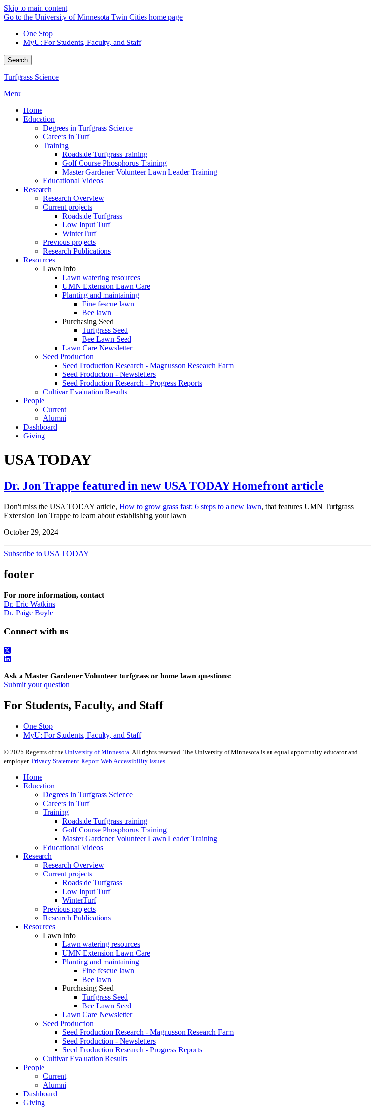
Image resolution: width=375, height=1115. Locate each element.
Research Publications (77, 918)
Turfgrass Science (31, 77)
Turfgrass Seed (105, 997)
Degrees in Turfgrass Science (88, 794)
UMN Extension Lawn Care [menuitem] (106, 286)
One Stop (38, 33)
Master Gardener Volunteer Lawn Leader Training (139, 838)
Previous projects (69, 909)
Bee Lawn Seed (106, 1006)
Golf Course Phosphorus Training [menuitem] (114, 163)
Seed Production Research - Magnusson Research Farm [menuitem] (148, 365)
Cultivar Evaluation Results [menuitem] (85, 392)
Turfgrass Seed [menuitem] (105, 330)
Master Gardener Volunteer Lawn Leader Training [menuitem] (139, 172)
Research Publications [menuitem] (77, 251)
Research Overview (73, 865)
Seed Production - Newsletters (109, 1041)
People (33, 1067)
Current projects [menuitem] (67, 207)
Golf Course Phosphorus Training (114, 830)
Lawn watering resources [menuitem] (101, 277)
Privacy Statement (55, 761)
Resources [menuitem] (39, 260)
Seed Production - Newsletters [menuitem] (109, 374)
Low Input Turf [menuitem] (86, 224)
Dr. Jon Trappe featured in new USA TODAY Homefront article (164, 486)
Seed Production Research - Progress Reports (132, 1050)
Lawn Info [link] (59, 268)
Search (18, 60)
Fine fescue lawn (108, 970)
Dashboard (40, 1094)
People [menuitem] (33, 400)
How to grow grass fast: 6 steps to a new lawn (190, 507)
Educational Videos (73, 847)
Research (37, 856)
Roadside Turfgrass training (104, 821)
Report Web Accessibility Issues (123, 761)
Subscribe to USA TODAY (46, 553)
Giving (34, 1102)
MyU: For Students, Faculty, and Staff (82, 42)
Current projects (67, 874)
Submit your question (37, 684)
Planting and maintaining (100, 962)
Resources (39, 926)
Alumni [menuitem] (54, 418)
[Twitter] (187, 650)
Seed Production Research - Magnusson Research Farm (148, 1032)
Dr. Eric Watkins (29, 604)
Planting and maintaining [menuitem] (100, 295)
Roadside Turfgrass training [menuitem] (104, 154)
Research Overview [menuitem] (73, 198)
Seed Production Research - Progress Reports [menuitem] (132, 383)
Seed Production (68, 1023)
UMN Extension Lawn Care (106, 953)
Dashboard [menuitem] (40, 427)
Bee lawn (96, 979)
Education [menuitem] (39, 119)
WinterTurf (79, 900)
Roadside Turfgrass (92, 882)
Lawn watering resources (101, 944)
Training (56, 812)
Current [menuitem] (54, 409)
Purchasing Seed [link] (88, 321)
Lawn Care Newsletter (97, 1014)
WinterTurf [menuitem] (79, 233)
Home (32, 777)
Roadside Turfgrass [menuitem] (92, 216)
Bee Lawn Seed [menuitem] (106, 339)
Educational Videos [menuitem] (73, 180)
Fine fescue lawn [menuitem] (108, 304)
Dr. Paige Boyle (28, 613)
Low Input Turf (86, 891)
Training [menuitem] (56, 145)
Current (54, 1076)
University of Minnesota (97, 752)
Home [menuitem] (32, 110)
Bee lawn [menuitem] (96, 312)
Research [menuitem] (37, 189)
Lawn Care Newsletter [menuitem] (97, 348)
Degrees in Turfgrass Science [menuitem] (88, 128)
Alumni (54, 1085)
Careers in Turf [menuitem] (66, 136)
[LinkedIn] (187, 659)
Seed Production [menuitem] (68, 356)
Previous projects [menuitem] (69, 242)
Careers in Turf (66, 803)
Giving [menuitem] (34, 436)
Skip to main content (35, 8)
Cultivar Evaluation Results (85, 1058)
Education (39, 786)
